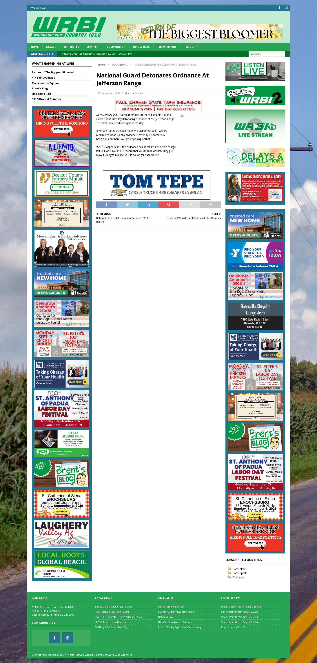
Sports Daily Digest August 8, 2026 (113, 606)
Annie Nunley (135, 93)
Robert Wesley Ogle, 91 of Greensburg (179, 627)
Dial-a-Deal (141, 47)
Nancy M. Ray (165, 616)
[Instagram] (286, 8)
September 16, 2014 (112, 93)
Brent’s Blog (40, 88)
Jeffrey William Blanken (171, 606)
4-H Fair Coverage (43, 77)
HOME (35, 47)
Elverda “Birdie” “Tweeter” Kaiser (176, 611)
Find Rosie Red (41, 93)
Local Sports (240, 573)
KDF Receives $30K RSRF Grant (112, 611)
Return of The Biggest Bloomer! (53, 72)
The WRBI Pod (166, 47)
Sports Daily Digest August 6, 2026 (239, 622)
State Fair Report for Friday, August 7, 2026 (118, 616)
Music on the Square (45, 83)
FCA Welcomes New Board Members (115, 622)
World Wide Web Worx (120, 654)
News (50, 47)
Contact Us (55, 610)
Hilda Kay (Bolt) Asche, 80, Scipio (175, 622)
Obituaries (71, 47)
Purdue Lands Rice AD (233, 627)
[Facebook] (279, 8)
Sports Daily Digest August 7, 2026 (239, 616)
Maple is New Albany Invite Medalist (241, 606)
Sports (92, 47)
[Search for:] (267, 53)
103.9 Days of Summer (46, 99)
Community (115, 47)
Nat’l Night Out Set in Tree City (111, 627)
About (190, 47)
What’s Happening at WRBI (53, 64)
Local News (240, 569)
